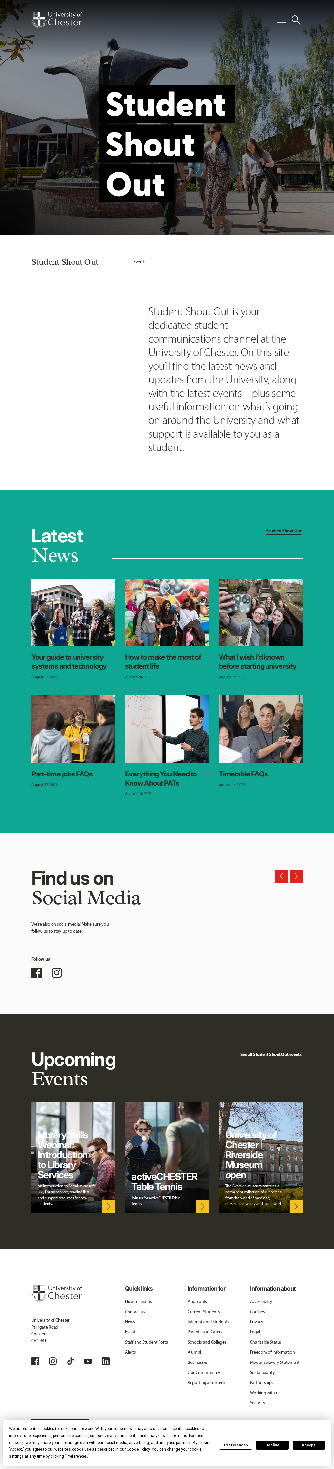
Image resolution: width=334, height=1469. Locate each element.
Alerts (130, 1352)
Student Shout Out (283, 531)
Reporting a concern (206, 1382)
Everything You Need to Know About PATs (161, 778)
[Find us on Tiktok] (70, 1361)
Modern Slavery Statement (275, 1362)
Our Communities (204, 1372)
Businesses (198, 1362)
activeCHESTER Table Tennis (164, 1181)
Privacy (256, 1322)
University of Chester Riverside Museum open (251, 1155)
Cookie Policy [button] (138, 1449)
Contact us (135, 1311)
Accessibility (261, 1301)
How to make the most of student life (163, 661)
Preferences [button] (77, 1456)
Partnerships (262, 1382)
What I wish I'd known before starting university (257, 661)
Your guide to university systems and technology (69, 661)
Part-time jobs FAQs (62, 774)
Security (257, 1403)
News (130, 1322)
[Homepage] (56, 20)
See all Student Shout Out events (271, 1054)
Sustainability (262, 1372)
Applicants (197, 1301)
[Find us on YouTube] (88, 1361)
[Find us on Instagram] (57, 973)
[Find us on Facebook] (36, 973)
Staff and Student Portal (147, 1342)
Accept (308, 1445)
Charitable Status (266, 1342)
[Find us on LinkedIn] (106, 1361)
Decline (272, 1445)
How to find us (138, 1301)
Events (139, 262)
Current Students (204, 1311)
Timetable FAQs (243, 774)
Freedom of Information (272, 1352)
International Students (208, 1322)
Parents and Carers (205, 1332)
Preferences (236, 1445)
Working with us (265, 1393)
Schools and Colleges (207, 1342)
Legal (255, 1332)
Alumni (194, 1352)
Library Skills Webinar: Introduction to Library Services (63, 1155)
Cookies (257, 1311)
